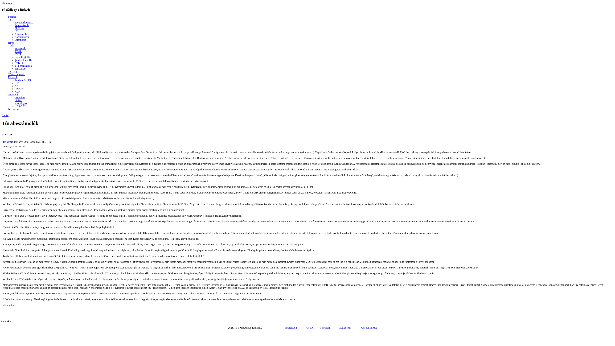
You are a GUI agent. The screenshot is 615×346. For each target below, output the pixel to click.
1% (16, 31)
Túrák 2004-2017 (23, 60)
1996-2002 (20, 106)
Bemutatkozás (22, 25)
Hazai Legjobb (22, 57)
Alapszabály (21, 34)
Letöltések (20, 97)
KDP (17, 91)
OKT (17, 83)
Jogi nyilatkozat (369, 327)
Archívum (13, 94)
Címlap (5, 115)
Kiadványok (21, 103)
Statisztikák (20, 68)
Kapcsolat (325, 327)
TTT (10, 19)
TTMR (18, 51)
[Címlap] (7, 3)
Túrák (11, 45)
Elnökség (19, 28)
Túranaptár (20, 48)
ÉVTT (18, 54)
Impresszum (291, 327)
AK (16, 86)
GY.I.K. (310, 327)
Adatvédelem (344, 327)
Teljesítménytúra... (24, 22)
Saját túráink (21, 39)
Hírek (11, 42)
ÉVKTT (19, 63)
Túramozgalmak (16, 74)
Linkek (18, 100)
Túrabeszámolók (23, 80)
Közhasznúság (22, 37)
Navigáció (13, 109)
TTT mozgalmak (23, 65)
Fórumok (12, 77)
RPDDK (19, 88)
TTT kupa (13, 71)
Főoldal (12, 16)
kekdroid (8, 141)
